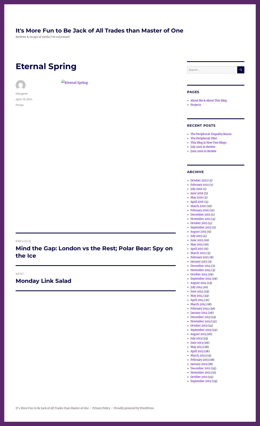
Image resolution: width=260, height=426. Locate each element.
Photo (20, 105)
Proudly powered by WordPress (134, 408)
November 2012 (201, 372)
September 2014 (201, 278)
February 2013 (200, 360)
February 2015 (200, 257)
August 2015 (198, 231)
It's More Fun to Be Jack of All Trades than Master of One (99, 30)
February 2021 (200, 184)
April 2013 (197, 351)
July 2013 (196, 338)
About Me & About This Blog (209, 100)
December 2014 (200, 266)
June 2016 (197, 193)
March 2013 (198, 355)
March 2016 (198, 206)
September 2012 (201, 381)
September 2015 (201, 227)
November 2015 (201, 219)
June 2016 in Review (203, 151)
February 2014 (200, 308)
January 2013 (199, 364)
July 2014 (196, 287)
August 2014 (198, 283)
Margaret (22, 93)
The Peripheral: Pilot (204, 138)
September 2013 (201, 330)
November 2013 (200, 321)
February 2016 (200, 210)
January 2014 (199, 313)
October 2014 (199, 274)
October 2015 (199, 223)
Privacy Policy (101, 408)
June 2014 (197, 291)
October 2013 (199, 325)
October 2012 (199, 377)
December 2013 (200, 317)
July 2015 (196, 236)
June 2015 (197, 240)
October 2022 (199, 180)
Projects (196, 105)
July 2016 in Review (203, 147)
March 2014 (198, 304)
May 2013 (197, 347)
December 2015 (200, 214)
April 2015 (197, 249)
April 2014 (197, 300)
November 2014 (201, 270)
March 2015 (198, 253)
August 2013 (198, 334)
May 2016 (197, 197)
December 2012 (200, 368)
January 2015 (199, 261)
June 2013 (197, 342)
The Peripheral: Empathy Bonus (211, 134)
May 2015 (197, 244)
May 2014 (197, 295)
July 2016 (196, 189)
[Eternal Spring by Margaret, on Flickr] (118, 145)
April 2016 (197, 202)
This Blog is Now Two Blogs (208, 142)
